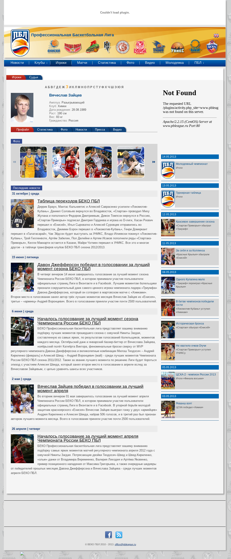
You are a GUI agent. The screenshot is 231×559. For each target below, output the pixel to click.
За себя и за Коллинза (190, 250)
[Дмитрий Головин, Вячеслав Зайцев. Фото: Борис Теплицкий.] (131, 162)
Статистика (107, 62)
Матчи (82, 62)
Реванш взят (184, 403)
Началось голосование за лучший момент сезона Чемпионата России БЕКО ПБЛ (87, 320)
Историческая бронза (190, 323)
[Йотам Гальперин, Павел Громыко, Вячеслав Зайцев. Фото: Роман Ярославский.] (66, 162)
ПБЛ (197, 62)
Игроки (61, 62)
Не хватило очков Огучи (191, 345)
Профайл (22, 129)
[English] (216, 35)
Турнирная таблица (188, 192)
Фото (130, 62)
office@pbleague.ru (125, 544)
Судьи (33, 77)
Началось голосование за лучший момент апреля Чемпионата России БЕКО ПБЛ (87, 438)
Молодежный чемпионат (192, 163)
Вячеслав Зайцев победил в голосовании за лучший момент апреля (90, 388)
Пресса (100, 129)
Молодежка (175, 62)
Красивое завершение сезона (195, 221)
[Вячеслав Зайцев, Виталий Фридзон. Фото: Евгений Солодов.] (33, 162)
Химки (62, 106)
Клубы (40, 62)
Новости (17, 62)
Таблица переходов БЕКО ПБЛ (68, 201)
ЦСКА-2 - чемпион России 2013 (196, 374)
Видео (150, 62)
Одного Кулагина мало (190, 279)
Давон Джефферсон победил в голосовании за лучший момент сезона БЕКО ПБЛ (93, 266)
